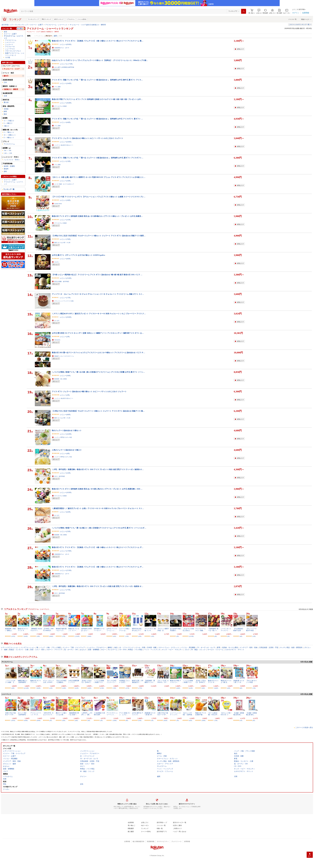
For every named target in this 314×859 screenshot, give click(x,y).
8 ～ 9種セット (9, 137)
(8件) (241, 636)
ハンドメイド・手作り (12, 160)
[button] (259, 11)
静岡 (5, 111)
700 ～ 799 (7, 150)
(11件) (127, 636)
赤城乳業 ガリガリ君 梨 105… (150, 714)
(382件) (165, 720)
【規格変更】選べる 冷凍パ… (73, 714)
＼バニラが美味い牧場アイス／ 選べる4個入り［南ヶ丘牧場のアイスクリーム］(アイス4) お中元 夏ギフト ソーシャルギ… (99, 528)
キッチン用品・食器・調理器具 (291, 647)
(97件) (139, 720)
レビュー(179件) (65, 551)
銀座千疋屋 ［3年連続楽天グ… (137, 681)
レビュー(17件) (65, 298)
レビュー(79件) (65, 239)
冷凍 (5, 96)
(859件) (26, 636)
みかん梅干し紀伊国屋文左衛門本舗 (64, 67)
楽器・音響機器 (93, 649)
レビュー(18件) (65, 200)
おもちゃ (83, 649)
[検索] (243, 11)
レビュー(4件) (65, 453)
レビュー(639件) (65, 142)
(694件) (51, 636)
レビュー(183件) (65, 492)
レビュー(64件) (65, 122)
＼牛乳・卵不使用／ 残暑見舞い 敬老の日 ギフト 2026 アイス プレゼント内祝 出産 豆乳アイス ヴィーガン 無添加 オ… (97, 586)
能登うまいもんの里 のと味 (62, 242)
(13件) (152, 636)
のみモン (56, 262)
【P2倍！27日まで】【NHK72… (86, 681)
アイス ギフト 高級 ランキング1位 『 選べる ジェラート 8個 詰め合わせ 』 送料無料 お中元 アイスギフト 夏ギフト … (97, 119)
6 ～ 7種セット (9, 132)
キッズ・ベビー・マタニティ (172, 649)
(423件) (191, 688)
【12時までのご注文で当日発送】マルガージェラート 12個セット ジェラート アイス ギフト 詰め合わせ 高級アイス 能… (98, 411)
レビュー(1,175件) (66, 64)
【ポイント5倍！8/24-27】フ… (226, 714)
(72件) (114, 688)
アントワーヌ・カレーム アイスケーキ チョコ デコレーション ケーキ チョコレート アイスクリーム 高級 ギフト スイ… (98, 294)
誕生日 (6, 76)
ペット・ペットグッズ (152, 649)
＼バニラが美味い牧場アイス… (99, 681)
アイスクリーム (10, 40)
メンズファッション (27, 647)
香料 (5, 171)
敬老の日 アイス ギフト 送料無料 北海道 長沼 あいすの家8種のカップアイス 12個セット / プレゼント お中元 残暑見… (97, 216)
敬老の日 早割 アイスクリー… (175, 681)
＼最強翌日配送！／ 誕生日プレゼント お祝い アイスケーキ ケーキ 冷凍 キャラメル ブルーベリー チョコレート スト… (98, 508)
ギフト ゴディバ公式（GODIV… (48, 681)
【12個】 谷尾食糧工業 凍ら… (238, 714)
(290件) (203, 720)
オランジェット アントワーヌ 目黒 (63, 301)
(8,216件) (26, 688)
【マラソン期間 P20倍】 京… (163, 629)
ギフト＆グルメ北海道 (60, 106)
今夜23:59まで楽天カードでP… (10, 714)
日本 (5, 82)
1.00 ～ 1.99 (8, 153)
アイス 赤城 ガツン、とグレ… (124, 714)
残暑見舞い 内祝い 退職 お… (10, 629)
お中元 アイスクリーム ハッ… (112, 629)
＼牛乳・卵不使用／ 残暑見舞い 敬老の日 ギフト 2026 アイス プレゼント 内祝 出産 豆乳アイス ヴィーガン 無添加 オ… (98, 469)
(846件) (216, 688)
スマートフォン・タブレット (168, 647)
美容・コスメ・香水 (37, 649)
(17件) (63, 636)
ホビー (103, 649)
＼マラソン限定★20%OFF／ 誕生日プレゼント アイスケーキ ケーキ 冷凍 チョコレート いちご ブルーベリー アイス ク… (99, 314)
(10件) (38, 636)
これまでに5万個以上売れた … (188, 629)
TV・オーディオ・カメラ (206, 647)
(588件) (89, 636)
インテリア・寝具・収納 (248, 647)
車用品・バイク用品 (135, 649)
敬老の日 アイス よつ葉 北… (226, 681)
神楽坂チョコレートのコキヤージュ (64, 356)
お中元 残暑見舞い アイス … (73, 681)
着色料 (6, 169)
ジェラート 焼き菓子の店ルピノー (63, 145)
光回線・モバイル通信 (230, 647)
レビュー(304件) (65, 103)
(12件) (254, 636)
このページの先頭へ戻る (304, 727)
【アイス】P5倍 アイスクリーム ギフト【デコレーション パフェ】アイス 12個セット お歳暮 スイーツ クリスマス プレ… (98, 197)
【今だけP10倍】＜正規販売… (61, 681)
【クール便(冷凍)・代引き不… (213, 714)
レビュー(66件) (65, 259)
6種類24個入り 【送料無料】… (23, 681)
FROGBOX (57, 340)
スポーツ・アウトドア (54, 649)
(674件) (102, 688)
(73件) (254, 688)
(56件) (63, 720)
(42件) (228, 688)
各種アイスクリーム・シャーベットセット (14, 54)
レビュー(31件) (65, 220)
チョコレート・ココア (12, 69)
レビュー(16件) (65, 181)
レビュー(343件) (65, 434)
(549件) (89, 688)
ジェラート (9, 44)
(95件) (203, 688)
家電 (218, 647)
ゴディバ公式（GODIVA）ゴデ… (163, 681)
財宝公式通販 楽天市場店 (61, 281)
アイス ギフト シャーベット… (112, 714)
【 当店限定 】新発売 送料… (99, 714)
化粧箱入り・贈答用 (11, 89)
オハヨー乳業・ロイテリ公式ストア (64, 184)
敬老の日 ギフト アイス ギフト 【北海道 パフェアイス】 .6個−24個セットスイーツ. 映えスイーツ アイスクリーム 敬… (97, 41)
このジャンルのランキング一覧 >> (300, 24)
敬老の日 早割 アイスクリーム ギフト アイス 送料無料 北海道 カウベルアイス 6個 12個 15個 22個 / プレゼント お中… (97, 99)
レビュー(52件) (65, 473)
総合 (5, 32)
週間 (55, 36)
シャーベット (10, 42)
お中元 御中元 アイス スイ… (137, 714)
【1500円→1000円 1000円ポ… (48, 629)
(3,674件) (191, 636)
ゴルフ (187, 649)
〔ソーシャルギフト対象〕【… (10, 681)
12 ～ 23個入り (9, 121)
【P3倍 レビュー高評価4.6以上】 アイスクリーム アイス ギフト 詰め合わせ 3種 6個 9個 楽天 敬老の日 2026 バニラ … (97, 275)
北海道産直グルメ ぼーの (61, 47)
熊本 (5, 114)
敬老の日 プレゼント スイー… (73, 629)
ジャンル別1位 (82, 19)
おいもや (56, 320)
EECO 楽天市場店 (59, 476)
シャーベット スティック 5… (175, 714)
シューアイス (10, 49)
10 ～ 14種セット (10, 135)
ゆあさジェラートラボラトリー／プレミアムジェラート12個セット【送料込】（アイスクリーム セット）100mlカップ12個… (100, 60)
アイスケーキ (10, 47)
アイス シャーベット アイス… (35, 714)
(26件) (12, 688)
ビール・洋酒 (140, 647)
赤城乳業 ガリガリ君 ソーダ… (238, 681)
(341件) (76, 688)
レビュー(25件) (65, 531)
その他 (7, 57)
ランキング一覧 (8, 189)
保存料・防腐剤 (9, 166)
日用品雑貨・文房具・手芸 (268, 647)
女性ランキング (59, 19)
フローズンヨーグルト (13, 51)
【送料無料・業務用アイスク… (150, 681)
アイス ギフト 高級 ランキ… (150, 629)
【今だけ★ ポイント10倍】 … (251, 681)
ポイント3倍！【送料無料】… (23, 714)
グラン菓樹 (57, 86)
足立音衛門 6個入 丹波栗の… (175, 629)
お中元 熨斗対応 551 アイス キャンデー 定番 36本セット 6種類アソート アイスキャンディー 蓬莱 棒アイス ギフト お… (98, 333)
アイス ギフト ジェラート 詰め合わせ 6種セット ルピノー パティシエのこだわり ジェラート (87, 138)
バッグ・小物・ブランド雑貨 (50, 647)
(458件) (26, 720)
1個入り (6, 126)
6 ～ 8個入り (8, 123)
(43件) (114, 636)
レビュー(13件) (65, 161)
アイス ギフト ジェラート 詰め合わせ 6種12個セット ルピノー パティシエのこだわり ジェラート (89, 391)
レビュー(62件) (65, 512)
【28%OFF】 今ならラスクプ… (48, 714)
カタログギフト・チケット (234, 649)
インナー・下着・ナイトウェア (74, 647)
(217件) (127, 688)
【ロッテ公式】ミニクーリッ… (112, 681)
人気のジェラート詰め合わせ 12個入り (67, 450)
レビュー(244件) (65, 83)
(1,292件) (77, 636)
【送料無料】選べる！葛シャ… (213, 629)
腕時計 (110, 647)
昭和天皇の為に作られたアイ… (137, 629)
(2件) (177, 636)
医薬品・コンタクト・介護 (18, 649)
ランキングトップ (33, 19)
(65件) (190, 720)
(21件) (50, 688)
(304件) (178, 688)
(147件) (13, 636)
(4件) (126, 720)
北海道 (6, 109)
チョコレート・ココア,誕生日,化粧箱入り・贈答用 (88, 25)
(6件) (215, 636)
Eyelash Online (58, 203)
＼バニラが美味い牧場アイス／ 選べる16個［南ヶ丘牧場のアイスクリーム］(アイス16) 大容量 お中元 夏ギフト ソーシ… (98, 372)
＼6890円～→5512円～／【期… (86, 714)
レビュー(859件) (65, 44)
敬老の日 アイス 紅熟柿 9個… (200, 714)
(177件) (140, 688)
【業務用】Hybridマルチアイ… (36, 629)
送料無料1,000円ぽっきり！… (86, 629)
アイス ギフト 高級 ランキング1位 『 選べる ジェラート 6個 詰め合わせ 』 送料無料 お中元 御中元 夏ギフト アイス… (97, 80)
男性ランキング (46, 19)
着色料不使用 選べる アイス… (61, 629)
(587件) (13, 720)
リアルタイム (70, 19)
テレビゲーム (112, 649)
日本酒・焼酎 (152, 647)
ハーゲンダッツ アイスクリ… (226, 629)
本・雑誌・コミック (198, 649)
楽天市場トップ (7, 25)
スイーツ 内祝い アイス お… (124, 629)
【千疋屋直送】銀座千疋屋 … (238, 629)
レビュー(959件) (65, 317)
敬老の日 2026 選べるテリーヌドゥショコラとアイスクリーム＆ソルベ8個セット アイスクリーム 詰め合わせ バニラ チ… (98, 352)
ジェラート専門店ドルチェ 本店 (63, 437)
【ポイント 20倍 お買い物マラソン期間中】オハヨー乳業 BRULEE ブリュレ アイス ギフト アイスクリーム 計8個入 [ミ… (98, 177)
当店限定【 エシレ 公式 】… (124, 681)
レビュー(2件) (65, 337)
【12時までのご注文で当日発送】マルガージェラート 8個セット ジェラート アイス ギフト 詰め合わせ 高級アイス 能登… (98, 236)
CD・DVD (122, 649)
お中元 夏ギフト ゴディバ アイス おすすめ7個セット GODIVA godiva (78, 255)
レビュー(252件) (65, 278)
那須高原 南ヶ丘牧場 (60, 379)
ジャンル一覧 (292, 19)
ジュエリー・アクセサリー (96, 647)
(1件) (228, 636)
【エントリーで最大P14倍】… (251, 629)
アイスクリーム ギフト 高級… (200, 629)
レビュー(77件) (65, 590)
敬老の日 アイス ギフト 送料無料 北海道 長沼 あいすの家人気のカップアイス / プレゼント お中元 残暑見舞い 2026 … (97, 489)
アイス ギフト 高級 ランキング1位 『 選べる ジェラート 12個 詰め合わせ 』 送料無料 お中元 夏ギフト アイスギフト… (97, 158)
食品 (116, 647)
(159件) (64, 688)
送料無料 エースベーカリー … (99, 629)
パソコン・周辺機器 (188, 647)
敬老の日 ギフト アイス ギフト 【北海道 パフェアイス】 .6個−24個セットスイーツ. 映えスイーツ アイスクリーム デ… (97, 547)
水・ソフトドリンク (126, 647)
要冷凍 (6, 102)
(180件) (115, 720)
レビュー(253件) (65, 570)
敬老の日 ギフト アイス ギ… (23, 629)
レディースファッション (10, 647)
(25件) (139, 636)
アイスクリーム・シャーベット (56, 25)
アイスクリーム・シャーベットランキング (50, 28)
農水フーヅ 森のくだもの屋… (61, 714)
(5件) (88, 720)
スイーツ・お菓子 (36, 25)
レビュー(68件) (65, 414)
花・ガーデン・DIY (71, 649)
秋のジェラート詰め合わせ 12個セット (67, 430)
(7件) (177, 720)
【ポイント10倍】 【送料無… (188, 714)
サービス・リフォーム (215, 649)
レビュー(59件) (65, 376)
